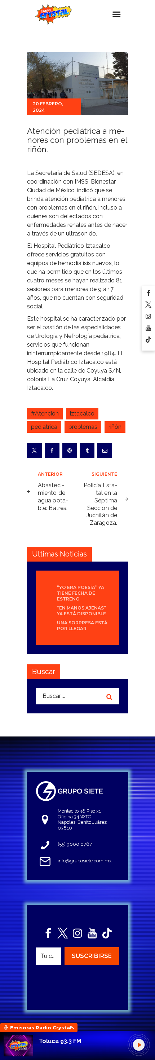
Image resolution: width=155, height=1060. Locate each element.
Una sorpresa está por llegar (82, 625)
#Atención (45, 413)
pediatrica (44, 426)
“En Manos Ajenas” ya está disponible (81, 610)
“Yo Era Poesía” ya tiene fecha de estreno (80, 593)
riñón (114, 426)
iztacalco (82, 413)
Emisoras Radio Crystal (40, 1027)
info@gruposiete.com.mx (85, 860)
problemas (82, 426)
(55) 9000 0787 (75, 844)
